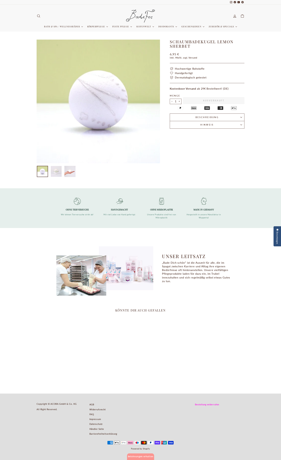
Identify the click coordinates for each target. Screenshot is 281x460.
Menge (175, 95)
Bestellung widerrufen (207, 404)
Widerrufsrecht (97, 409)
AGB (91, 404)
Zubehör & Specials (222, 26)
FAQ (91, 414)
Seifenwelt (144, 26)
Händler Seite (96, 429)
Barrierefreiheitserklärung (103, 433)
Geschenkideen (191, 26)
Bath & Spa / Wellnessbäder (62, 26)
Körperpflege (96, 26)
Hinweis (207, 124)
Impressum (95, 419)
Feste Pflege (121, 26)
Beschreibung (207, 117)
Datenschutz (96, 424)
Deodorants (166, 26)
